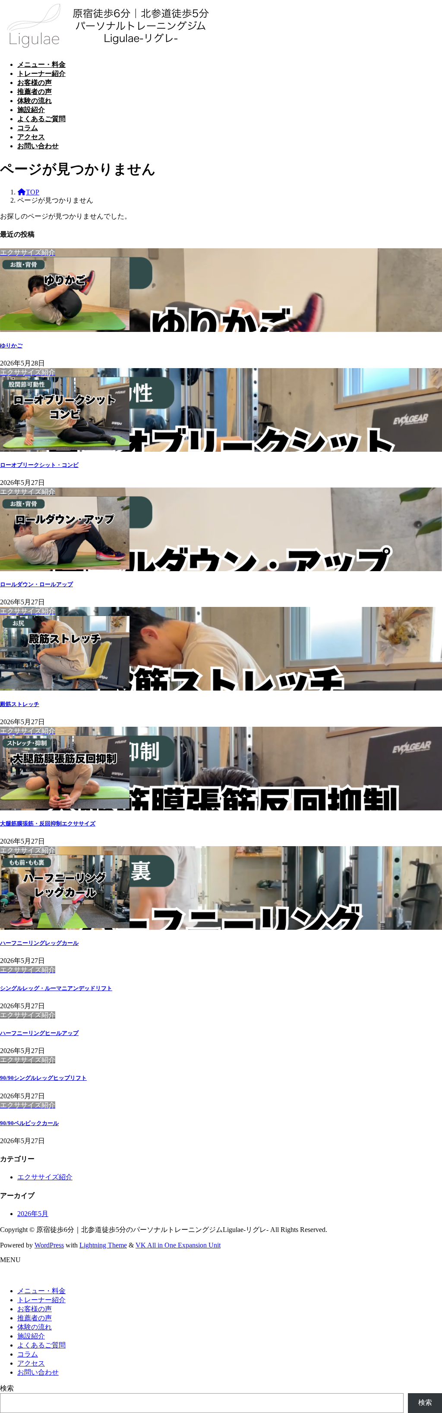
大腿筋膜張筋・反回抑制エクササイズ (47, 823)
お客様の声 (34, 1309)
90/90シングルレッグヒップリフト (43, 1078)
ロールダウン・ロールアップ (36, 584)
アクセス (31, 1363)
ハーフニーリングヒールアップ (39, 1033)
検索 (7, 1388)
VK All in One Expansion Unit (178, 1245)
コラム (27, 1354)
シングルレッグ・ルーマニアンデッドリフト (56, 988)
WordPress (49, 1245)
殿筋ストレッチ (19, 704)
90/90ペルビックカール (29, 1123)
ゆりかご (11, 345)
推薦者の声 (34, 1318)
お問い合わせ (38, 1372)
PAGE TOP (424, 1361)
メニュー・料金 (41, 1290)
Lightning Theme (103, 1245)
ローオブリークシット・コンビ (39, 465)
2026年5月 (32, 1213)
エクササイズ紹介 (45, 1177)
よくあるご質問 (41, 1345)
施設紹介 (31, 1336)
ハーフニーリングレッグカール (39, 943)
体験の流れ (34, 1327)
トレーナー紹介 (41, 1300)
